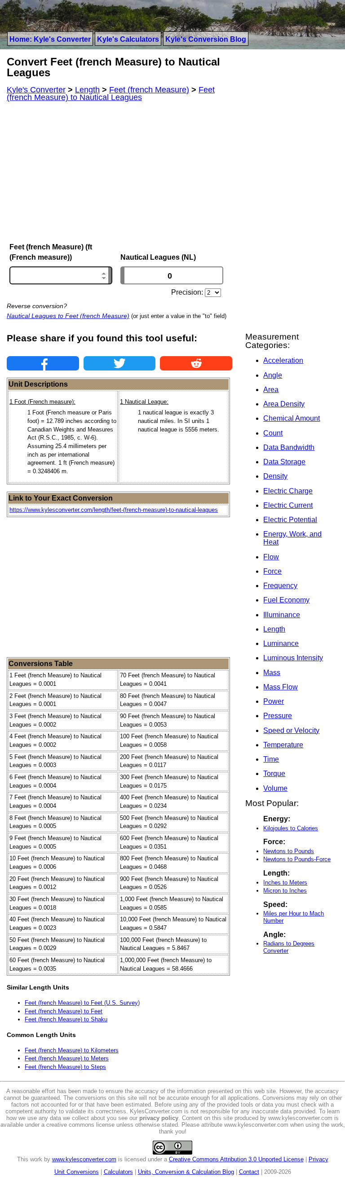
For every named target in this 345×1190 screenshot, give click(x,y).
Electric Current (288, 505)
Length (274, 629)
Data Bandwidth (288, 447)
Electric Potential (290, 519)
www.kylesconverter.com (84, 1159)
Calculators (118, 1171)
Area (271, 389)
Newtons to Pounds (288, 851)
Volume (275, 788)
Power (273, 701)
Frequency (280, 585)
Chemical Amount (291, 418)
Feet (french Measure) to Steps (65, 1067)
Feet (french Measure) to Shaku (66, 1019)
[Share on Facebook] (43, 363)
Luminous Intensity (293, 658)
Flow (271, 557)
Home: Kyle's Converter (50, 39)
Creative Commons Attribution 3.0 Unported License (236, 1159)
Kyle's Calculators (128, 39)
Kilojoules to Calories (290, 828)
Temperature (283, 745)
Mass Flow (280, 687)
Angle (272, 375)
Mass (271, 672)
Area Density (284, 404)
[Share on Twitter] (120, 363)
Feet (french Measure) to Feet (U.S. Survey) (82, 1002)
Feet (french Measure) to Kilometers (72, 1050)
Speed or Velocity (291, 730)
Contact (249, 1171)
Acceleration (283, 360)
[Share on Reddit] (196, 363)
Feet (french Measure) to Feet (63, 1011)
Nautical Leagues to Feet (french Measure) (68, 315)
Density (275, 476)
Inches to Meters (285, 882)
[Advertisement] (119, 172)
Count (273, 433)
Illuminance (281, 615)
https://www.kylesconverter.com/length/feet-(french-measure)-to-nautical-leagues (113, 509)
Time (271, 759)
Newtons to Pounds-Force (297, 859)
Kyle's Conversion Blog (205, 39)
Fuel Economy (286, 600)
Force (272, 571)
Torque (274, 773)
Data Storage (284, 462)
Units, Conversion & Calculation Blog (186, 1171)
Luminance (281, 643)
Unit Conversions (76, 1171)
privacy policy (158, 1118)
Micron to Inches (285, 890)
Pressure (277, 715)
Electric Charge (288, 491)
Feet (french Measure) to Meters (67, 1058)
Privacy (318, 1159)
